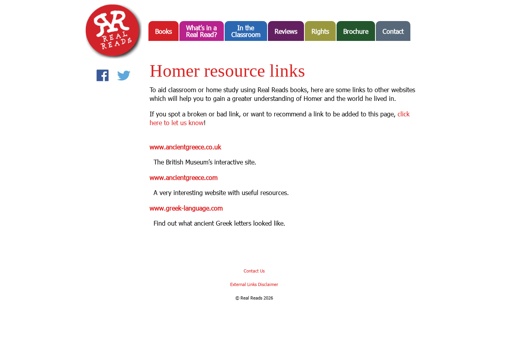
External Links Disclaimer (254, 284)
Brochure (355, 31)
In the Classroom (245, 31)
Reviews (286, 31)
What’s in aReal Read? (201, 31)
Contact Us (254, 270)
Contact (393, 31)
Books (163, 31)
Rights (320, 31)
